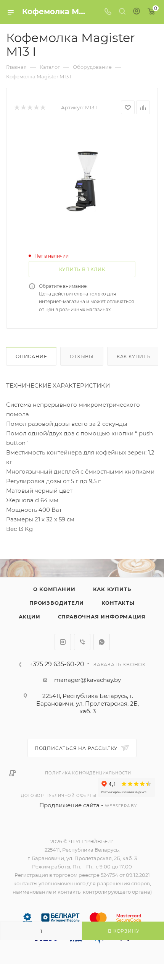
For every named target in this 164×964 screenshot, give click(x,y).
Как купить (133, 356)
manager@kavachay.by (87, 679)
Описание (31, 356)
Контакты (118, 603)
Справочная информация (102, 616)
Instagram (63, 642)
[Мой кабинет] (136, 12)
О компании (54, 589)
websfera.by (121, 805)
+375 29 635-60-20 (56, 664)
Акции (29, 616)
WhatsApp (101, 642)
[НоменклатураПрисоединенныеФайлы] (82, 181)
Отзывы (82, 356)
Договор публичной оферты (58, 795)
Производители (56, 603)
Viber (82, 642)
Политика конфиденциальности (88, 773)
